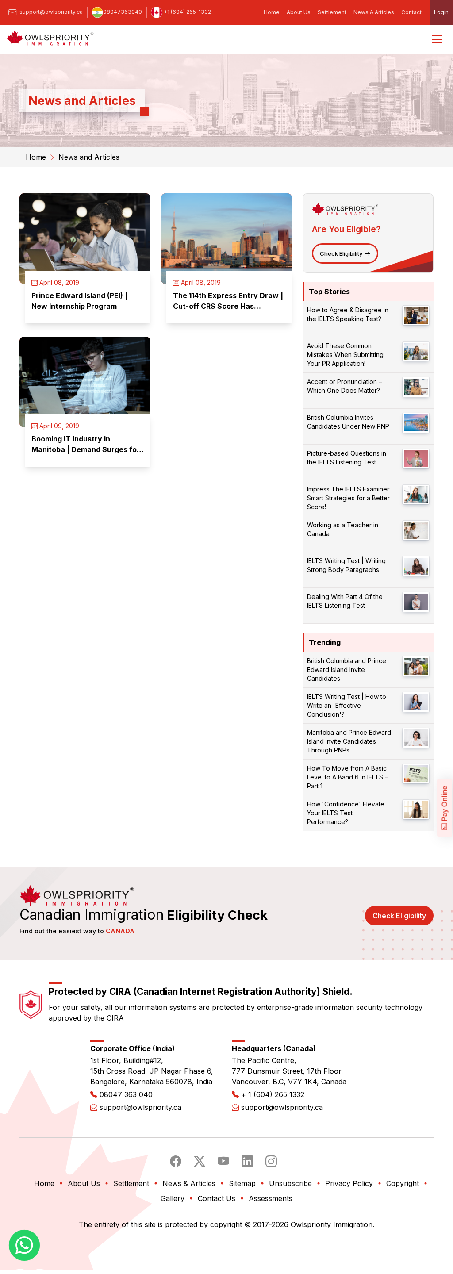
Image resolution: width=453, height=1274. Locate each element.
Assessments (270, 1198)
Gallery (172, 1198)
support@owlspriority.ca (50, 11)
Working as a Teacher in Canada (342, 529)
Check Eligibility (341, 253)
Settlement (332, 12)
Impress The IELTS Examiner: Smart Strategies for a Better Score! (349, 497)
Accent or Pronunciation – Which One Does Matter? (344, 386)
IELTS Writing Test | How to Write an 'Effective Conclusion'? (346, 705)
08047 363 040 (126, 1094)
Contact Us (216, 1198)
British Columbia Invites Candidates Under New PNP (348, 422)
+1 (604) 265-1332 (186, 11)
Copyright (402, 1183)
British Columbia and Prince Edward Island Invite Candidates (346, 669)
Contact (411, 12)
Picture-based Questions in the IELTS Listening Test (346, 457)
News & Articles (373, 12)
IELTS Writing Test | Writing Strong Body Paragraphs (346, 565)
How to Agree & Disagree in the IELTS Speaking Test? (347, 314)
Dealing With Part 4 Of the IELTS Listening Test (345, 601)
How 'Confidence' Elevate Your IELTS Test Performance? (345, 812)
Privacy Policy (349, 1183)
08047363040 (122, 11)
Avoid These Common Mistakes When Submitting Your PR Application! (345, 354)
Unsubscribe (290, 1183)
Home (272, 12)
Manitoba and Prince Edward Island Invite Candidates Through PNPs (349, 741)
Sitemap (242, 1183)
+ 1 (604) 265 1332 (272, 1094)
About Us (299, 12)
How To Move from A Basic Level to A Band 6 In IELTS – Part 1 (347, 777)
